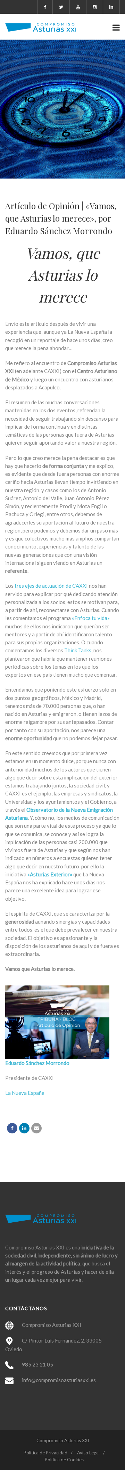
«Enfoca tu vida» (91, 618)
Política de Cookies (64, 1459)
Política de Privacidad (45, 1452)
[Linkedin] (24, 1128)
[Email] (36, 1128)
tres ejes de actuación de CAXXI (51, 586)
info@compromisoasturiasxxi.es (59, 1380)
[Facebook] (12, 1128)
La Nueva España (24, 1093)
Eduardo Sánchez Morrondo (37, 1063)
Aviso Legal (88, 1452)
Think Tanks (77, 650)
